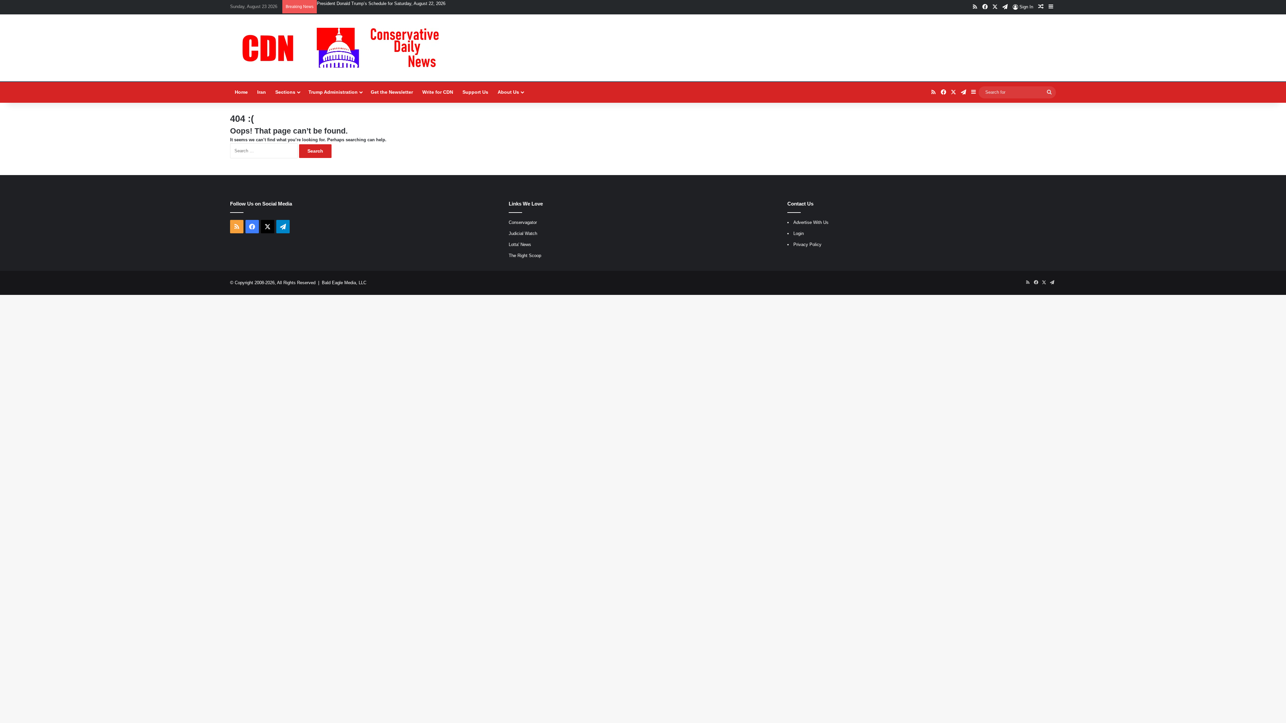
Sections (285, 92)
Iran (261, 92)
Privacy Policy (807, 244)
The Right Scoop (525, 255)
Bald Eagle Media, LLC (344, 282)
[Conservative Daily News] (344, 48)
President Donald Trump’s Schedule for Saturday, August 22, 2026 (381, 3)
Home (241, 92)
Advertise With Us (811, 222)
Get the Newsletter (392, 92)
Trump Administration (333, 92)
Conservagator (523, 222)
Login (798, 233)
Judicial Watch (523, 233)
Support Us (475, 92)
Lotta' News (520, 244)
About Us (508, 92)
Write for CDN (437, 92)
